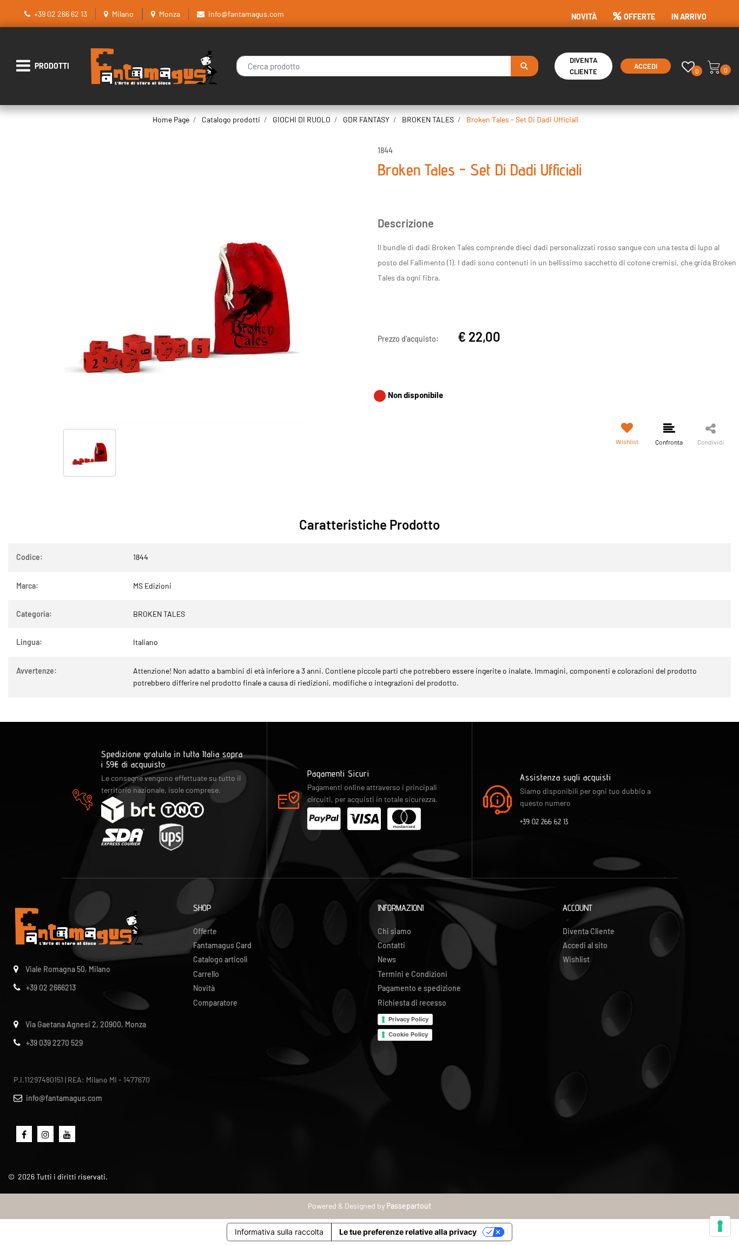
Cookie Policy (408, 1034)
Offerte (205, 931)
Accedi (645, 66)
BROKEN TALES (428, 119)
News (387, 959)
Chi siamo (394, 931)
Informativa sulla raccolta (279, 1231)
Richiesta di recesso (412, 1002)
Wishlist (576, 959)
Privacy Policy (408, 1019)
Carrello (206, 974)
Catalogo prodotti (231, 119)
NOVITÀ (584, 16)
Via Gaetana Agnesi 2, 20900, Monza (85, 1024)
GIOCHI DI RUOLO (302, 119)
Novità (204, 988)
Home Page (171, 119)
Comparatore (215, 1002)
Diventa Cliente (583, 66)
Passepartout (408, 1205)
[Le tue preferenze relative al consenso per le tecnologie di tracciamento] (720, 1226)
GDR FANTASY (366, 119)
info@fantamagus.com (246, 13)
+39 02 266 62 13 (60, 13)
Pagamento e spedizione (419, 988)
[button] (524, 66)
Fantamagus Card (222, 945)
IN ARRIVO (689, 16)
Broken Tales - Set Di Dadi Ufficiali (522, 119)
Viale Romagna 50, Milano (67, 969)
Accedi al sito (585, 945)
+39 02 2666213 (51, 987)
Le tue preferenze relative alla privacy (408, 1231)
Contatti (391, 945)
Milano (123, 13)
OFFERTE (639, 16)
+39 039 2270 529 (54, 1042)
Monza (169, 13)
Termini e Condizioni (412, 974)
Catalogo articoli (220, 959)
